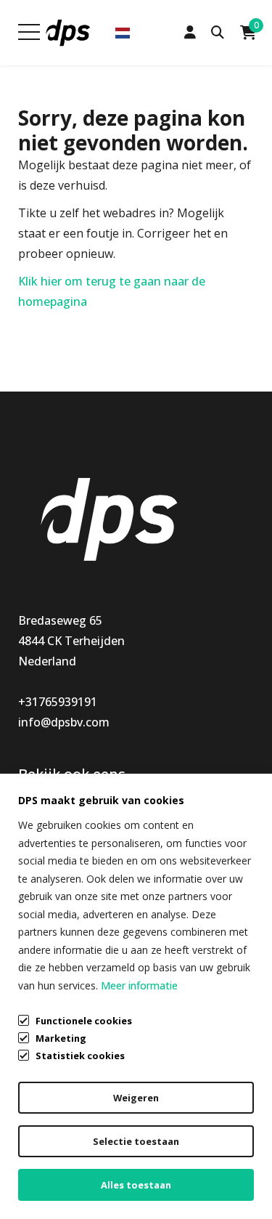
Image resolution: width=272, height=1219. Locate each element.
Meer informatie (139, 985)
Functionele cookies (84, 1020)
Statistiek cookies (80, 1055)
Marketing (61, 1038)
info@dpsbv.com (64, 722)
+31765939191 (57, 702)
